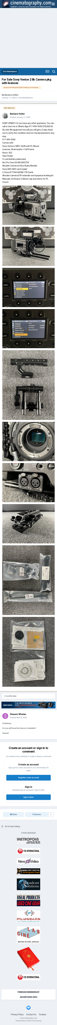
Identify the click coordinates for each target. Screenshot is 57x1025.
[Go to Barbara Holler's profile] (5, 116)
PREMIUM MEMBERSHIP (28, 992)
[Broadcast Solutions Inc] (28, 884)
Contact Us (31, 1014)
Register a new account (28, 777)
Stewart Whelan (18, 714)
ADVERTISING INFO (28, 997)
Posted (20, 117)
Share (14, 814)
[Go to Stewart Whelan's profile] (5, 716)
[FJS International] (28, 851)
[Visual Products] (28, 900)
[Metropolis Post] (28, 841)
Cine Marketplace (25, 98)
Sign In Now (28, 797)
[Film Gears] (28, 916)
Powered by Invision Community (28, 1021)
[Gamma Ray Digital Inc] (28, 871)
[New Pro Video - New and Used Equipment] (28, 861)
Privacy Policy (17, 1014)
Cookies (42, 1014)
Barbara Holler (12, 95)
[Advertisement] (28, 37)
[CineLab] (28, 935)
